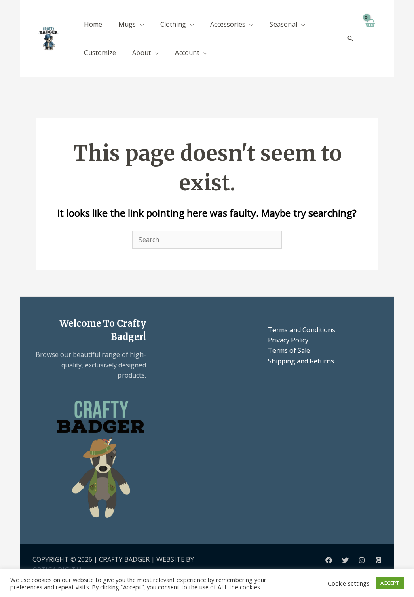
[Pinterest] (378, 560)
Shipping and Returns (301, 361)
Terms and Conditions (301, 329)
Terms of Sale (289, 350)
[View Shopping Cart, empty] (370, 38)
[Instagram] (362, 560)
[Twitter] (345, 560)
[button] (140, 24)
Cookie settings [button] (349, 583)
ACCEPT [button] (389, 582)
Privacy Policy (288, 339)
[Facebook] (328, 560)
